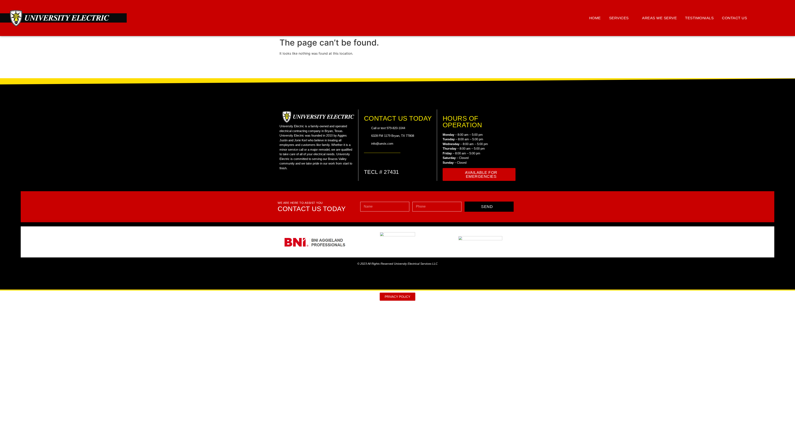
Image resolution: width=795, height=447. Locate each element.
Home (595, 18)
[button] (783, 18)
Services (619, 18)
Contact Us (734, 18)
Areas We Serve (659, 18)
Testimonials (699, 18)
